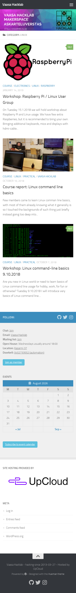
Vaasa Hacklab (12, 4)
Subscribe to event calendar (20, 444)
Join (11, 330)
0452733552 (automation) (29, 352)
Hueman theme (56, 574)
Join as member (13, 362)
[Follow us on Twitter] (65, 317)
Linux (35, 85)
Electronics (22, 85)
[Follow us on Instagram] (71, 317)
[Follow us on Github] (59, 317)
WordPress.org (14, 536)
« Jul (17, 429)
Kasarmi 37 (20, 348)
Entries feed (13, 519)
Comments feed (15, 527)
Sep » (58, 429)
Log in (9, 511)
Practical (29, 176)
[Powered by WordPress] (25, 574)
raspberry (48, 85)
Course (7, 85)
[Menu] (71, 4)
